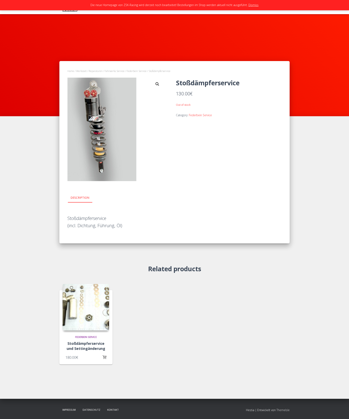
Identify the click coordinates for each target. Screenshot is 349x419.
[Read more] (104, 357)
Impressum (69, 410)
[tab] (82, 198)
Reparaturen (96, 71)
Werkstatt (81, 71)
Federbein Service (137, 71)
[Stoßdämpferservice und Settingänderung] (86, 307)
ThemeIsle (283, 410)
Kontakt (113, 410)
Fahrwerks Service (115, 71)
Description (79, 197)
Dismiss (253, 5)
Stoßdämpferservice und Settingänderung (86, 346)
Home (70, 71)
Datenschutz (91, 410)
